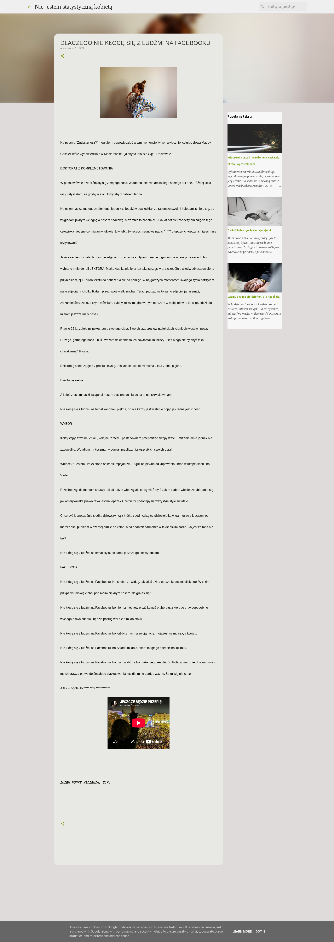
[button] (62, 56)
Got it (261, 931)
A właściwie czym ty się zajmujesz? (249, 230)
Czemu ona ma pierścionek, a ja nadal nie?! (254, 296)
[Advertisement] (139, 898)
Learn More (242, 931)
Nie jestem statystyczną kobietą (73, 6)
